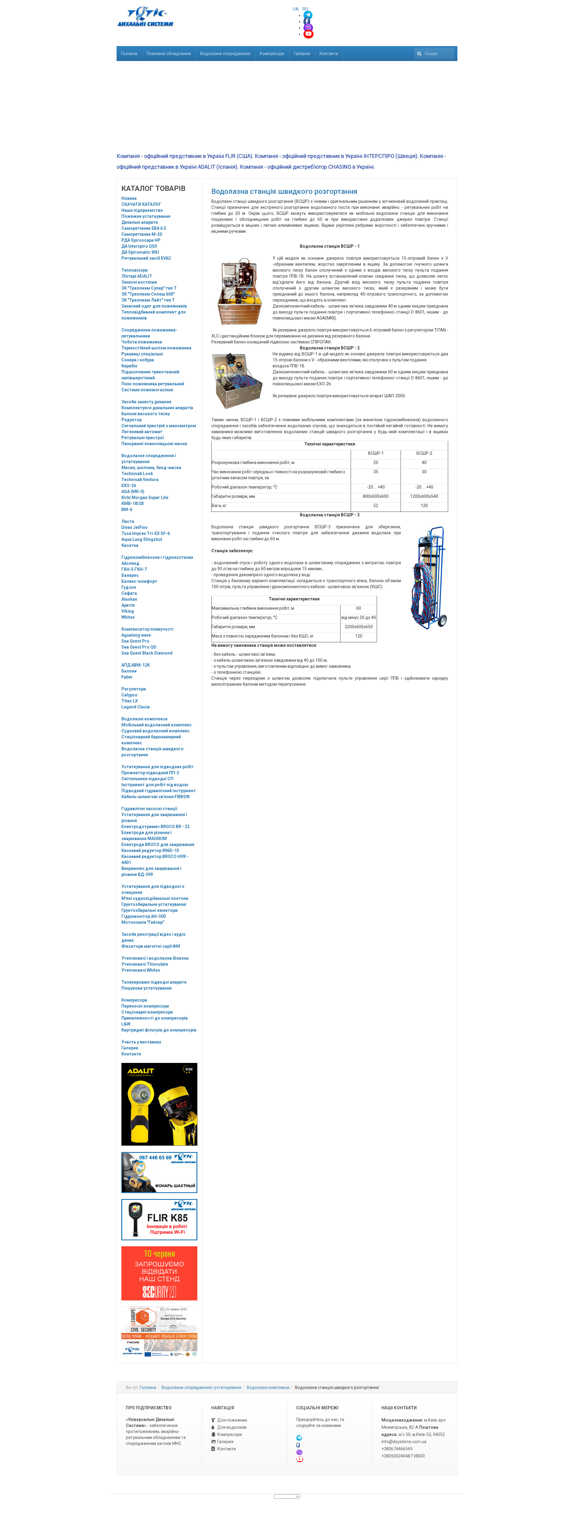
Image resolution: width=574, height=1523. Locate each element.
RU (305, 9)
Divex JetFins (134, 527)
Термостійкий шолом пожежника (156, 348)
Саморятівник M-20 (141, 234)
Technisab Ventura (139, 479)
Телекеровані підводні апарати (154, 982)
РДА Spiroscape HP (141, 240)
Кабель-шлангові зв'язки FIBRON (155, 796)
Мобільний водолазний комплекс (156, 724)
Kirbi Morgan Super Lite (144, 497)
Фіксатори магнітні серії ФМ (150, 946)
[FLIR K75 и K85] (159, 1219)
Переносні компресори (145, 1006)
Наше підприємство (142, 210)
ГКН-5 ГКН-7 (134, 569)
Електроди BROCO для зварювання (157, 844)
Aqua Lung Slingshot (141, 539)
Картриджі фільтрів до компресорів (158, 1030)
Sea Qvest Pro (135, 641)
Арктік (128, 605)
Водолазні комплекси (144, 718)
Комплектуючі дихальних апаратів (157, 407)
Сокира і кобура (137, 359)
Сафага (129, 593)
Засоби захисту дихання (146, 401)
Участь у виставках (141, 1042)
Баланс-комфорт (139, 581)
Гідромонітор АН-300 (143, 916)
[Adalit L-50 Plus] (159, 1172)
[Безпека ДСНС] (159, 1331)
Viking (127, 611)
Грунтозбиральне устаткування (153, 904)
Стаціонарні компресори (147, 1012)
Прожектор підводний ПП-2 (150, 772)
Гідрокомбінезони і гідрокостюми (157, 557)
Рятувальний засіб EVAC (146, 258)
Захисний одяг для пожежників (154, 306)
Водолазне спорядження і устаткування (201, 1387)
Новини (129, 198)
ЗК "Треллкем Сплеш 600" (148, 294)
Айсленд (130, 563)
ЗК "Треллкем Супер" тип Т (149, 288)
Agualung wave (136, 635)
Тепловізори (134, 270)
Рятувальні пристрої (142, 437)
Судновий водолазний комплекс (155, 730)
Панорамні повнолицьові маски (154, 443)
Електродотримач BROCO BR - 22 (155, 826)
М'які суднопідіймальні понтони (154, 898)
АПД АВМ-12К (135, 665)
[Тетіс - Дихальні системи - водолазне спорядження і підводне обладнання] (145, 16)
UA (296, 9)
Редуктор (131, 419)
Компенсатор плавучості (147, 629)
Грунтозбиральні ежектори (149, 910)
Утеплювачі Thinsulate (144, 964)
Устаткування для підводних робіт (157, 766)
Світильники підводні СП (147, 778)
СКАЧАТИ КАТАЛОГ (141, 204)
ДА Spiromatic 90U (140, 252)
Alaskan (129, 599)
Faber (127, 677)
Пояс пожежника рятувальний (152, 383)
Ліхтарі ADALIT (136, 276)
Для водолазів (232, 1427)
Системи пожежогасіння (147, 389)
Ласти (127, 521)
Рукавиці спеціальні (142, 354)
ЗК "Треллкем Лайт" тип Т (148, 300)
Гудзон (128, 587)
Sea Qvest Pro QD (138, 647)
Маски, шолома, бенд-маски (151, 467)
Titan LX (129, 701)
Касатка (129, 545)
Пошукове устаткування (146, 988)
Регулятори (133, 689)
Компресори (272, 53)
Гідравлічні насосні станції (149, 808)
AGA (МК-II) (132, 491)
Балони (129, 671)
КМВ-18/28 (132, 503)
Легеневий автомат (141, 431)
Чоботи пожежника (141, 342)
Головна (129, 53)
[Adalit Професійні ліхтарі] (159, 1104)
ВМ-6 (126, 509)
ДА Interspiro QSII (139, 246)
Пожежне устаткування (145, 216)
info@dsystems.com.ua (403, 1441)
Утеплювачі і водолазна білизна (155, 958)
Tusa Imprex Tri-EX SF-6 (145, 533)
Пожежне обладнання (169, 53)
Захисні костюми (139, 282)
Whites (128, 617)
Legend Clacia (135, 707)
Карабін (129, 365)
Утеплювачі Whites (140, 970)
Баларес (130, 575)
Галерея (302, 53)
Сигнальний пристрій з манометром (158, 425)
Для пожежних (232, 1420)
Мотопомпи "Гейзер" (142, 922)
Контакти (329, 53)
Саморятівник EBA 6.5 (143, 228)
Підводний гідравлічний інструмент (158, 790)
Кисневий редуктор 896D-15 (150, 850)
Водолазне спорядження (225, 53)
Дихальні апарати (139, 222)
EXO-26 (128, 485)
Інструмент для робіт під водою (154, 784)
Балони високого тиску (145, 413)
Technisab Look (137, 473)
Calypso (129, 695)
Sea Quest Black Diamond (146, 653)
